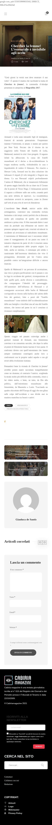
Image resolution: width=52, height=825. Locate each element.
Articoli (11, 803)
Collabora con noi (11, 780)
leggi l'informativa (21, 736)
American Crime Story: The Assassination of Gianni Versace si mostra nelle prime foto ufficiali (27, 454)
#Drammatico (22, 405)
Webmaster (13, 810)
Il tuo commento (17, 570)
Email (12, 612)
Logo (11, 806)
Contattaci (8, 777)
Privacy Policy (15, 813)
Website (13, 627)
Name (12, 597)
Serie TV (28, 448)
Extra (18, 448)
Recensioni (18, 41)
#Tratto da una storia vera (17, 409)
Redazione (8, 784)
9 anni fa (27, 58)
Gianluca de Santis (17, 58)
